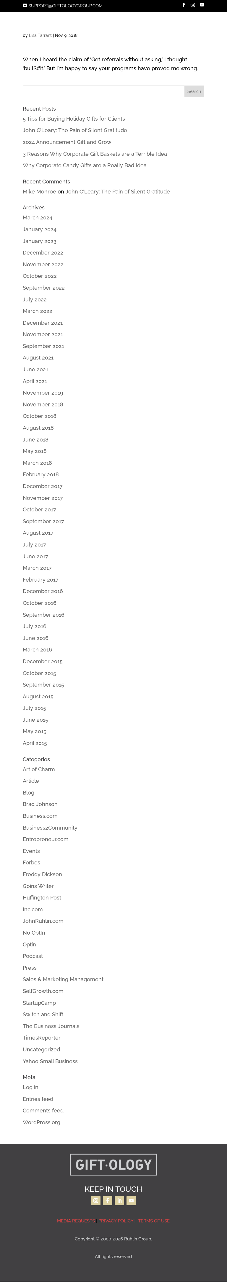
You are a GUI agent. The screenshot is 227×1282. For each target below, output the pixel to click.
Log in (30, 1087)
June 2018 (35, 439)
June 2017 (35, 556)
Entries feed (38, 1099)
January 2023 (39, 241)
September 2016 (43, 615)
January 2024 (39, 229)
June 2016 (35, 638)
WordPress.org (41, 1122)
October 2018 (39, 416)
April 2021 (35, 381)
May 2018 (35, 451)
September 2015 (43, 685)
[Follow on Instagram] (95, 1200)
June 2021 (35, 369)
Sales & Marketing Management (63, 979)
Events (31, 851)
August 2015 (38, 696)
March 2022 (37, 311)
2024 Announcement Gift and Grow (67, 142)
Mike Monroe (39, 191)
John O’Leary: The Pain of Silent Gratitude (75, 130)
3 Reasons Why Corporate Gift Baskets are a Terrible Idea (95, 154)
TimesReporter (42, 1038)
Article (31, 781)
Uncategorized (41, 1049)
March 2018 (37, 463)
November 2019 (43, 393)
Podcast (33, 956)
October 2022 (40, 276)
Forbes (31, 862)
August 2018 (38, 428)
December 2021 (43, 323)
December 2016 (43, 591)
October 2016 (39, 603)
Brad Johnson (40, 804)
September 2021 (43, 346)
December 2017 (43, 486)
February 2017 (41, 580)
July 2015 (34, 708)
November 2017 (43, 498)
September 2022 (44, 288)
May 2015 (34, 731)
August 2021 (38, 357)
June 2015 (35, 720)
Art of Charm (39, 769)
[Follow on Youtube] (131, 1200)
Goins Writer (38, 886)
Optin (29, 944)
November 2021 (43, 334)
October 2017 (39, 509)
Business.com (40, 816)
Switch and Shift (43, 1014)
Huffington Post (42, 897)
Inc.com (33, 909)
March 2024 (37, 217)
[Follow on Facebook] (107, 1200)
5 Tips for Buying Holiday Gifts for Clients (74, 119)
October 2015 (39, 673)
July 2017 (34, 544)
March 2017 (37, 568)
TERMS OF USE (153, 1221)
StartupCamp (39, 1003)
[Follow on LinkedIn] (119, 1200)
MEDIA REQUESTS (76, 1221)
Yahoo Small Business (50, 1061)
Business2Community (50, 828)
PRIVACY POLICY (115, 1221)
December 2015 (43, 661)
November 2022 (43, 264)
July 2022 (35, 299)
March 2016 (37, 649)
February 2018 (41, 474)
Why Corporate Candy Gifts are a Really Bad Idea (85, 165)
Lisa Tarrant (40, 35)
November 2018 (43, 404)
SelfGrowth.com (43, 991)
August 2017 (38, 533)
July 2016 (34, 626)
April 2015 (35, 743)
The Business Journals (51, 1026)
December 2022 (43, 252)
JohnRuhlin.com (43, 921)
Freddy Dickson (42, 874)
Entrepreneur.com (46, 839)
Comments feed (43, 1110)
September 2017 (43, 521)
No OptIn (34, 933)
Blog (28, 792)
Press (30, 968)
